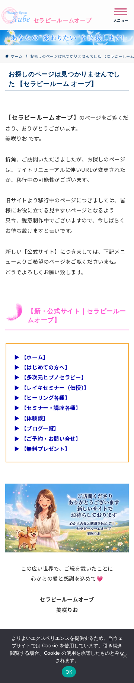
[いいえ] (124, 656)
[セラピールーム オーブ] (40, 15)
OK (69, 672)
